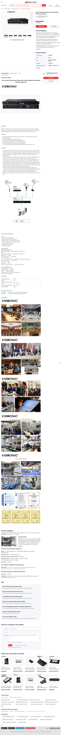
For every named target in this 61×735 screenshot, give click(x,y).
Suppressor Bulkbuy (22, 722)
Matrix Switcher (29, 567)
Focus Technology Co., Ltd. (22, 731)
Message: (6, 635)
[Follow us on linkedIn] (59, 728)
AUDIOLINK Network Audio (6, 704)
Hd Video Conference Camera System (9, 722)
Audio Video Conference (33, 719)
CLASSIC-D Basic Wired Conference (7, 702)
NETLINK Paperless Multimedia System (37, 702)
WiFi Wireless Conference (35, 699)
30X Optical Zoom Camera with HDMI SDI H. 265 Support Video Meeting (18, 687)
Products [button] (12, 5)
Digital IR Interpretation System (21, 702)
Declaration (43, 731)
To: (7, 632)
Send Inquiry (41, 26)
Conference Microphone (21, 567)
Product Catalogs (18, 697)
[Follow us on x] (52, 728)
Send (10, 645)
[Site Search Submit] (44, 5)
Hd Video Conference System (21, 719)
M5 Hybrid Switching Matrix (50, 704)
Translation (16, 568)
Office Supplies (7, 8)
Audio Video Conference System (46, 719)
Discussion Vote (21, 568)
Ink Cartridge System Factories (49, 716)
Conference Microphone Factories (8, 716)
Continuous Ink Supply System (22, 716)
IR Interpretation (10, 568)
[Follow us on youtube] (55, 728)
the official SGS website (29, 532)
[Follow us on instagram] (54, 728)
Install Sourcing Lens (31, 728)
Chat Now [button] (55, 26)
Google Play (11, 728)
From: (7, 629)
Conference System (12, 567)
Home (2, 8)
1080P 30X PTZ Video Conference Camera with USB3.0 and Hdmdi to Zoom (6, 669)
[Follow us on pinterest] (57, 728)
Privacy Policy (48, 731)
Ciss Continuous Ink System (36, 716)
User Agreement (37, 731)
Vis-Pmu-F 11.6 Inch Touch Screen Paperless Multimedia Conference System (6, 687)
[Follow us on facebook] (50, 728)
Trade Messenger (20, 728)
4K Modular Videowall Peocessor (36, 704)
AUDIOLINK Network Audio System (51, 702)
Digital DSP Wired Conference (50, 699)
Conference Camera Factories (7, 719)
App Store (4, 728)
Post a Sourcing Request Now (14, 647)
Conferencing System (15, 8)
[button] (2, 2)
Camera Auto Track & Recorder (21, 704)
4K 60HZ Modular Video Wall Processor (23, 699)
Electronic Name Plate (5, 699)
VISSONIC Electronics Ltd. (43, 16)
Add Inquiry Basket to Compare (17, 39)
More (2, 724)
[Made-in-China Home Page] (31, 2)
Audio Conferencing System (26, 8)
